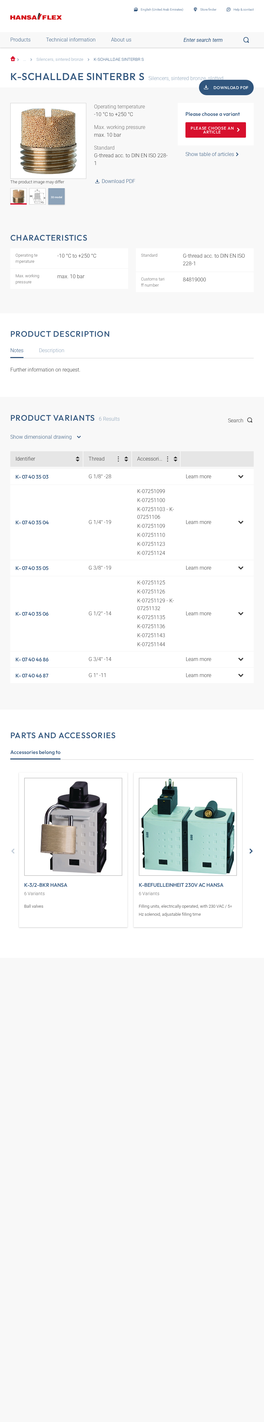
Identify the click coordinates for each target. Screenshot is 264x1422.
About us (121, 40)
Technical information (71, 40)
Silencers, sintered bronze (59, 59)
